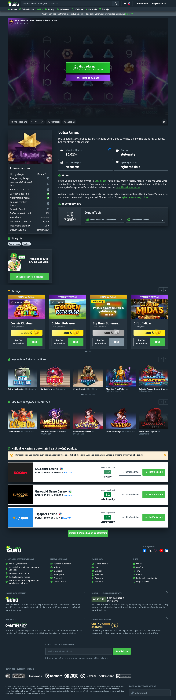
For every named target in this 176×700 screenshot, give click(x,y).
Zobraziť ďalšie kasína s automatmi (88, 533)
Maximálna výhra (73, 162)
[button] (69, 121)
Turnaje (105, 9)
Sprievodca (64, 9)
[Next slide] (165, 289)
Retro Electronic (22, 389)
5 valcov (26, 244)
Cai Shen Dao (21, 432)
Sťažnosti (78, 9)
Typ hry (124, 150)
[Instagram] (155, 550)
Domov (13, 9)
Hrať (34, 342)
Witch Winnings (120, 432)
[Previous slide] (161, 289)
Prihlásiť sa (122, 651)
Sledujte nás (149, 547)
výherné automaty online (135, 197)
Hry (41, 9)
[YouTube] (161, 550)
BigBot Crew (52, 389)
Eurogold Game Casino (51, 491)
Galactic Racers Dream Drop (153, 390)
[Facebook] (144, 550)
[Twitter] (150, 550)
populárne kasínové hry (128, 187)
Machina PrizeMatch (117, 390)
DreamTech (100, 180)
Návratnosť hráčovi (74, 150)
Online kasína (28, 9)
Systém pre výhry (129, 162)
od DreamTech (22, 23)
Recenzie (92, 9)
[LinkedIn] (166, 550)
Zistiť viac (120, 14)
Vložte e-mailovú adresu (57, 649)
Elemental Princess (83, 433)
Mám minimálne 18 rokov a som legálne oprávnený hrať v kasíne (78, 658)
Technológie (14, 244)
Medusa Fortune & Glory (53, 433)
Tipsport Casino (46, 514)
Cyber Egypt (85, 389)
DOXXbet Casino (47, 469)
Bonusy (51, 9)
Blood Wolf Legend (149, 433)
